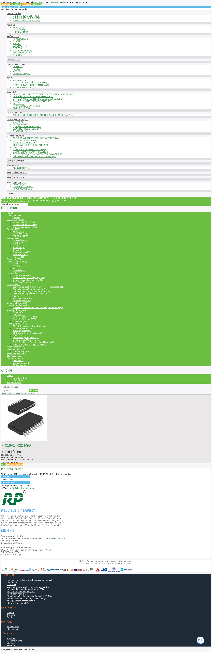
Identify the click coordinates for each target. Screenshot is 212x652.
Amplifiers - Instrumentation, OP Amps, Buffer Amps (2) (43, 115)
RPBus (10, 375)
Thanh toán (36, 4)
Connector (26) (14, 259)
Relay (10, 78)
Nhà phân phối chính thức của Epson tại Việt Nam (29, 596)
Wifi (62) (17, 43)
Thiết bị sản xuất (16, 177)
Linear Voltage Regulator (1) (29, 149)
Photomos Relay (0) (24, 80)
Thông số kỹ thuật (15, 464)
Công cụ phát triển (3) (17, 303)
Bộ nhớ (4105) (13, 229)
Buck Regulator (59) (24, 143)
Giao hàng (11, 584)
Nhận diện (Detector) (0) (26, 106)
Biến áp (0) (18, 122)
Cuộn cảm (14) (20, 124)
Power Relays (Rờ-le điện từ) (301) (32, 83)
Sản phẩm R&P (14, 182)
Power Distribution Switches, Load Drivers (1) (39, 154)
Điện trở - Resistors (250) (27, 129)
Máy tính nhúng (16, 166)
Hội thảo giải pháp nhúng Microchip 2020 (25, 589)
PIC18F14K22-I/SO (33, 393)
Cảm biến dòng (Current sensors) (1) (33, 96)
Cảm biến (12, 92)
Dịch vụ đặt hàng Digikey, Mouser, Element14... (28, 587)
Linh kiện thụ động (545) (18, 310)
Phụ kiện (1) (19, 55)
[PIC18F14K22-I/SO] (24, 440)
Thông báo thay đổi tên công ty (21, 601)
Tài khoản (26, 4)
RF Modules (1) (21, 39)
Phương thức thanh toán (18, 603)
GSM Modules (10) (22, 50)
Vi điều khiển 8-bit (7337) (26, 16)
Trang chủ (5, 4)
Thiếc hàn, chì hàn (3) (17, 354)
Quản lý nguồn (15, 136)
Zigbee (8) (18, 48)
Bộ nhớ (11, 25)
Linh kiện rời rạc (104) (17, 261)
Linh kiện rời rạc (16, 64)
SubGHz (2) (18, 41)
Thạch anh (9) (20, 131)
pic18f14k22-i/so (17, 488)
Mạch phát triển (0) (15, 347)
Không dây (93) (14, 238)
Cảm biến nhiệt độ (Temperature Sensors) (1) (38, 99)
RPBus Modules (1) (23, 189)
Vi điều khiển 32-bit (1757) (26, 20)
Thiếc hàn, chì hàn (17, 173)
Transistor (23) (21, 73)
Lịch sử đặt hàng (14, 641)
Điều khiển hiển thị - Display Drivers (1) (34, 156)
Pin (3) (10, 213)
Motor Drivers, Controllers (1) (31, 152)
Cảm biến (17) (13, 284)
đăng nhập (38, 2)
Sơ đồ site (11, 617)
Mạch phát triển (16, 161)
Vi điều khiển (14, 13)
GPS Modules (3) (22, 53)
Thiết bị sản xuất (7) (16, 356)
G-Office (12, 193)
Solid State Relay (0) (24, 87)
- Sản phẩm (18, 380)
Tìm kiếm (17, 393)
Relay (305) (12, 273)
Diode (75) (18, 66)
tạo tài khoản (55, 2)
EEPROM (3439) (20, 32)
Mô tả (3, 464)
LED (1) (16, 217)
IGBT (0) (17, 71)
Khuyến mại (12, 629)
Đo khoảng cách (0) (23, 108)
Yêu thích (11, 643)
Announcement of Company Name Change (26, 598)
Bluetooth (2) (20, 46)
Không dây (13, 36)
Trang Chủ (6, 393)
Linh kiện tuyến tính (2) (17, 305)
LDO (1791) (18, 147)
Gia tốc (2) (18, 103)
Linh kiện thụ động (17, 119)
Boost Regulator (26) (25, 140)
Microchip (19, 457)
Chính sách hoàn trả (16, 594)
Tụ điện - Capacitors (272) (27, 126)
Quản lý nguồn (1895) (17, 324)
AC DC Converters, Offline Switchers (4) (36, 138)
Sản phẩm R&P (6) (15, 358)
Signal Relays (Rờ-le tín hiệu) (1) (31, 85)
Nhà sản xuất (13, 626)
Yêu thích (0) (16, 4)
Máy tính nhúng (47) (16, 349)
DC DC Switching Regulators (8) (31, 145)
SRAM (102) (18, 27)
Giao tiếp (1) (19, 184)
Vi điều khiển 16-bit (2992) (26, 18)
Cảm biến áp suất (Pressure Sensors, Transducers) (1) (43, 94)
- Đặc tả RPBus (20, 378)
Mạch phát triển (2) (23, 186)
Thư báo (11, 645)
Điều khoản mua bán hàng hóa (21, 591)
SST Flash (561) (21, 30)
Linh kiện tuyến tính (18, 113)
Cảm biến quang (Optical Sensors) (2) (33, 101)
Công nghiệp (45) (22, 168)
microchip (30, 488)
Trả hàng (11, 615)
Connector (13, 60)
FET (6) (16, 69)
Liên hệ (10, 612)
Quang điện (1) (14, 215)
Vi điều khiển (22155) (16, 220)
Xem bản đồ (58, 538)
